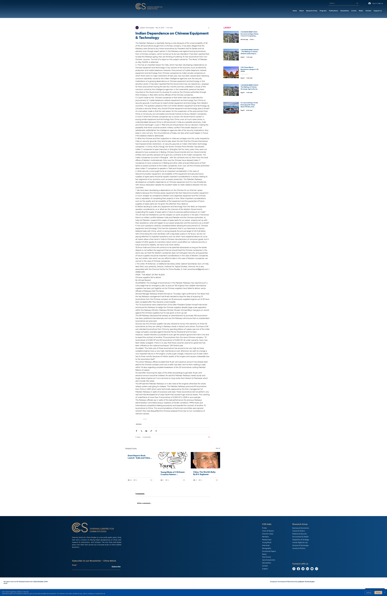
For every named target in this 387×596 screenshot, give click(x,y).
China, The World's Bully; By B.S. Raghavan (204, 473)
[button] (301, 11)
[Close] (384, 592)
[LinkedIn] (307, 568)
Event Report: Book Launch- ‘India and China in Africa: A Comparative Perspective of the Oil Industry (140, 456)
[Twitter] (302, 568)
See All (218, 448)
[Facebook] (298, 568)
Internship (265, 545)
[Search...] (357, 3)
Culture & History (298, 531)
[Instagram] (293, 568)
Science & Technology (300, 545)
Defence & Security (299, 534)
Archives (138, 424)
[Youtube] (312, 568)
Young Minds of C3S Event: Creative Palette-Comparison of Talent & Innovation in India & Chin (173, 473)
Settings (368, 593)
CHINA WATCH (244, 74)
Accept (378, 593)
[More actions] (209, 27)
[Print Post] (156, 431)
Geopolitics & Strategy (300, 540)
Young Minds (266, 542)
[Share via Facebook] (136, 431)
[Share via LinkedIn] (146, 431)
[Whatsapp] (316, 568)
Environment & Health (300, 537)
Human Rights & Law (300, 542)
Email (74, 565)
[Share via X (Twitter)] (141, 431)
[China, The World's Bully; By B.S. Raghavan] (205, 460)
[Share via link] (151, 431)
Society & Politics (298, 548)
